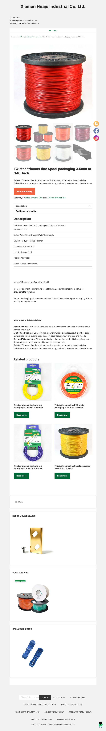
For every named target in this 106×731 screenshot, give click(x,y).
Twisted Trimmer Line (34, 37)
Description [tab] (21, 206)
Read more (21, 415)
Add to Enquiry (24, 191)
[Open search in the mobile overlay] (35, 692)
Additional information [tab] (26, 211)
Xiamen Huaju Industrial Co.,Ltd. (53, 6)
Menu (55, 30)
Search (45, 697)
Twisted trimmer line (56, 197)
